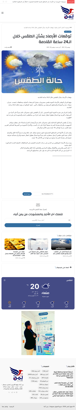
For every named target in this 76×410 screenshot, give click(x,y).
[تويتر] (14, 392)
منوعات (34, 398)
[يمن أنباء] (67, 13)
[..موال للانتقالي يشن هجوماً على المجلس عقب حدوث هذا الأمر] (38, 244)
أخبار (63, 27)
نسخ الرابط (27, 194)
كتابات (35, 394)
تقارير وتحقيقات (34, 377)
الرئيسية (67, 27)
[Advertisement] (38, 173)
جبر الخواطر (44, 381)
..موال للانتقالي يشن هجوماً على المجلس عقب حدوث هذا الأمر (38, 252)
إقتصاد (45, 377)
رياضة (34, 381)
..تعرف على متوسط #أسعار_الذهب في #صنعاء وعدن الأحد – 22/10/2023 (15, 253)
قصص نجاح (44, 394)
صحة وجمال (43, 387)
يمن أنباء (46, 406)
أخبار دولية (35, 371)
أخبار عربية (44, 374)
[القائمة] (2, 13)
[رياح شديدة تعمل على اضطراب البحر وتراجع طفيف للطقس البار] (61, 244)
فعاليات (32, 391)
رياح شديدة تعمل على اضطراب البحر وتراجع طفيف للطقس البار (62, 252)
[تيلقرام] (11, 392)
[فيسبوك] (16, 392)
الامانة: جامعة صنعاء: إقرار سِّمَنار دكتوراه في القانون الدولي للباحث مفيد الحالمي (44, 1)
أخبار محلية (58, 27)
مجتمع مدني (44, 398)
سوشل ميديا (44, 384)
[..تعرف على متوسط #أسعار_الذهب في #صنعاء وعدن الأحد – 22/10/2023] (15, 244)
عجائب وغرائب (43, 391)
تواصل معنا (5, 406)
